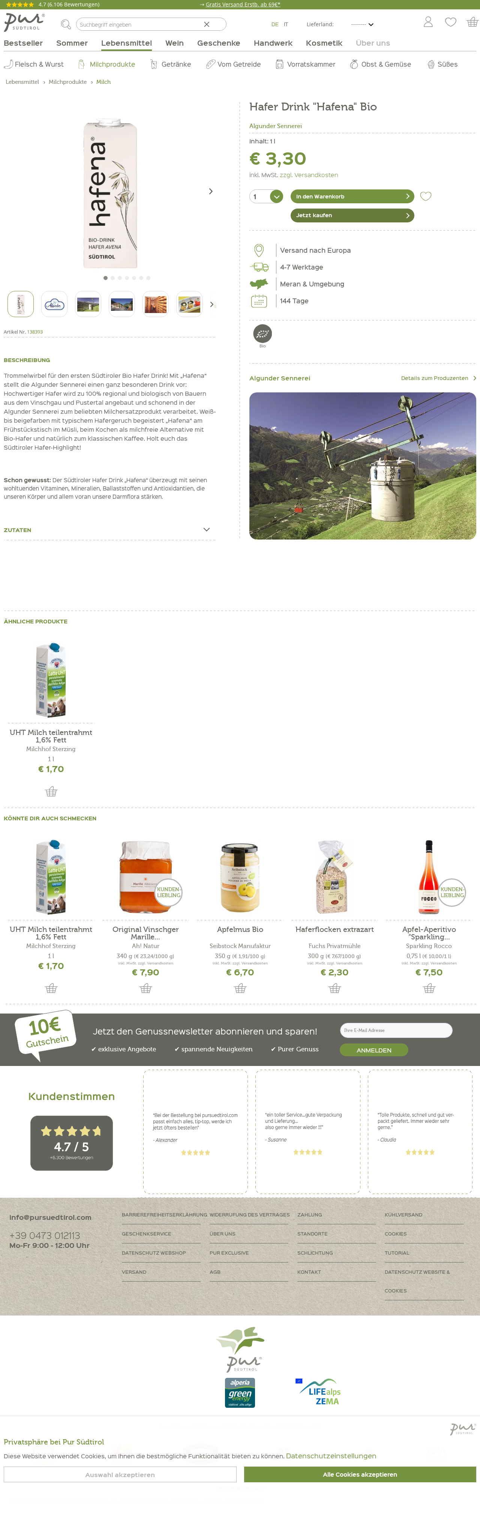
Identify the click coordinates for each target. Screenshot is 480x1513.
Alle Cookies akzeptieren (360, 1474)
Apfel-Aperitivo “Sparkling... (429, 933)
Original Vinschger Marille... (145, 933)
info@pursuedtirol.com (50, 1217)
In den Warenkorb (320, 196)
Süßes (448, 64)
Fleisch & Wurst (39, 64)
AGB (215, 1272)
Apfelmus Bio (240, 930)
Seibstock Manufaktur (240, 946)
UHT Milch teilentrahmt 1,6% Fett (51, 736)
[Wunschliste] (450, 22)
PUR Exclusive (229, 1252)
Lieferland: (320, 24)
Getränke (176, 64)
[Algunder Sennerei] (362, 466)
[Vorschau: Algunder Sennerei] (54, 304)
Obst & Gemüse (386, 64)
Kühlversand (403, 1214)
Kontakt (309, 1272)
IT (286, 24)
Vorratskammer (311, 64)
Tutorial (397, 1252)
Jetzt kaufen (314, 215)
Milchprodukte (112, 64)
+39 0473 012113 (44, 1235)
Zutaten (17, 530)
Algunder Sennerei (275, 126)
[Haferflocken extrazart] (334, 877)
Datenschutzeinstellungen (331, 1455)
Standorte (312, 1233)
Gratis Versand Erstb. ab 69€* (243, 4)
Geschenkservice (146, 1233)
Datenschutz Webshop (154, 1252)
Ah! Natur (145, 946)
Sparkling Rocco (429, 946)
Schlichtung (315, 1252)
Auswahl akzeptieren (120, 1474)
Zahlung (309, 1214)
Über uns (223, 1233)
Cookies (396, 1233)
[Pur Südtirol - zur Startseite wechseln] (24, 22)
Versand (134, 1272)
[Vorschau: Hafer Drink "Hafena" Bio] (21, 304)
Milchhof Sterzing (51, 749)
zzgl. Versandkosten (309, 174)
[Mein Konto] (428, 22)
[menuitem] (428, 22)
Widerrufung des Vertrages (250, 1214)
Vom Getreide (239, 64)
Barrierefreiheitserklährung (164, 1214)
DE (275, 24)
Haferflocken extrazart (335, 930)
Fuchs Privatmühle (335, 946)
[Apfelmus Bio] (240, 877)
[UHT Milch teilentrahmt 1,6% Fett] (51, 680)
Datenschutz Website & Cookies (417, 1281)
